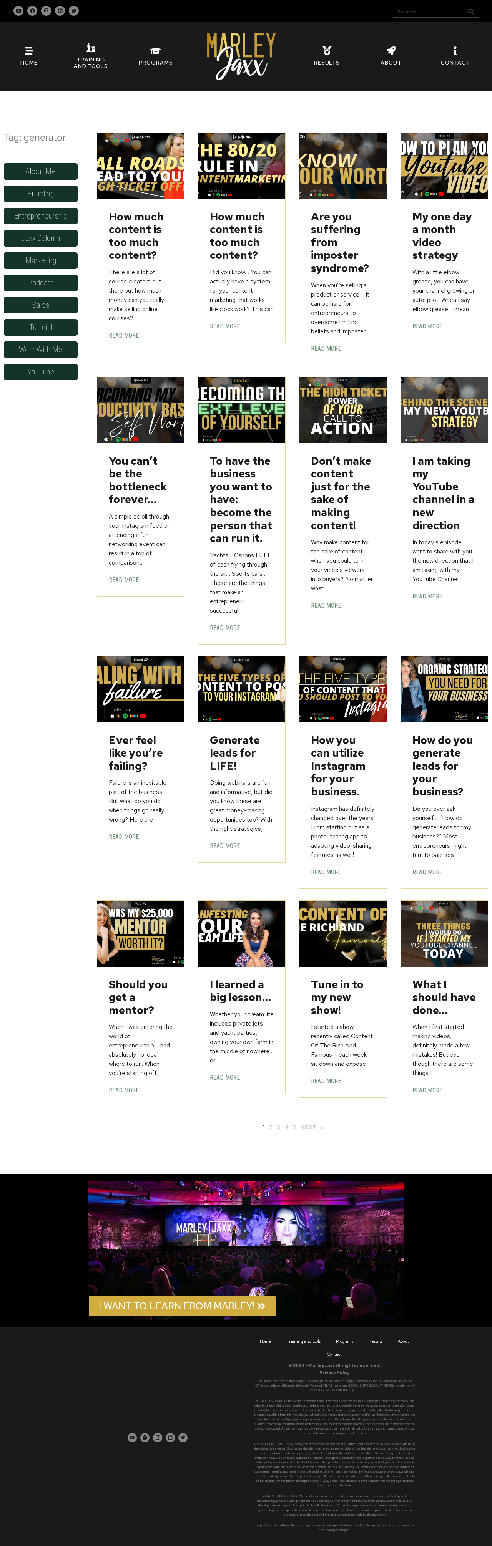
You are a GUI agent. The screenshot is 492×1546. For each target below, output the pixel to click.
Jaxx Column (40, 238)
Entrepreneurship (40, 215)
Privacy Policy (334, 1372)
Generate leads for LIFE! (235, 753)
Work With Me (41, 349)
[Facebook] (32, 11)
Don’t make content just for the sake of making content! (341, 493)
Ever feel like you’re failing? (136, 753)
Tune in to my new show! (337, 997)
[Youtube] (18, 11)
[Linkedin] (60, 11)
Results (375, 1341)
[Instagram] (46, 11)
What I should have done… (444, 997)
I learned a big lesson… (240, 991)
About (403, 1341)
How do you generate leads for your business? (442, 766)
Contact (334, 1354)
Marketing (41, 260)
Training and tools (303, 1341)
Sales (41, 305)
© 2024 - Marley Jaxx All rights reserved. (334, 1365)
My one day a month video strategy (442, 236)
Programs (344, 1341)
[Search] (471, 11)
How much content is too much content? (136, 236)
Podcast (41, 282)
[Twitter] (74, 11)
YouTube (41, 371)
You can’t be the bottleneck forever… (138, 480)
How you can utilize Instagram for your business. (338, 766)
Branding (40, 193)
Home (265, 1341)
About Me (40, 171)
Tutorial (40, 327)
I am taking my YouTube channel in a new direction (443, 493)
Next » (312, 1127)
